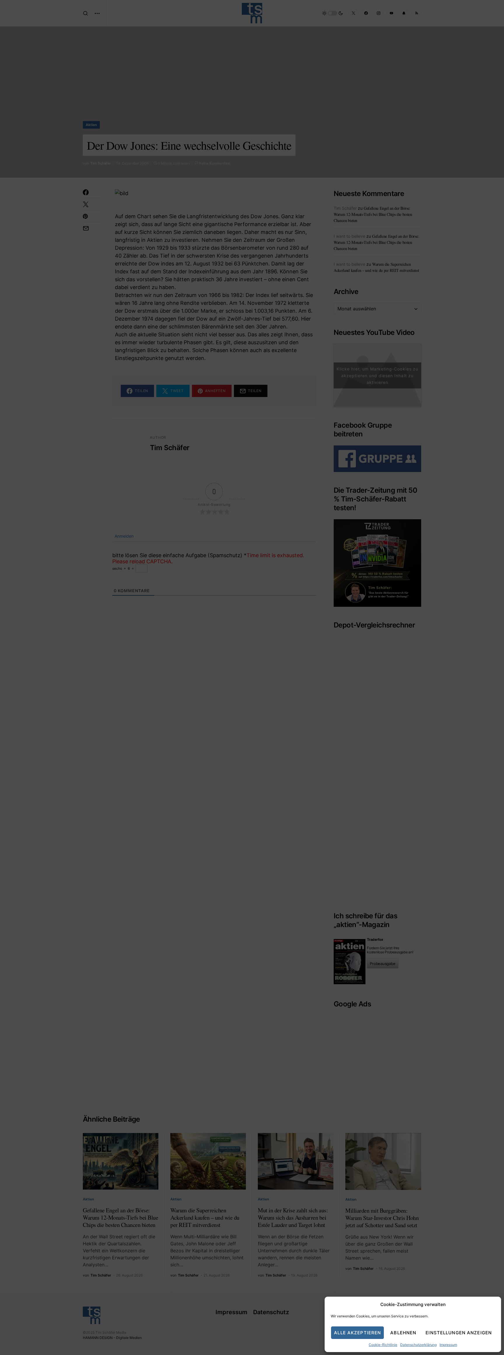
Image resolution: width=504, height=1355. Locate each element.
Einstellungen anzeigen (459, 1332)
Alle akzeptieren (357, 1332)
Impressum (448, 1344)
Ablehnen (403, 1332)
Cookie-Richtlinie (383, 1344)
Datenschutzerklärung (418, 1344)
